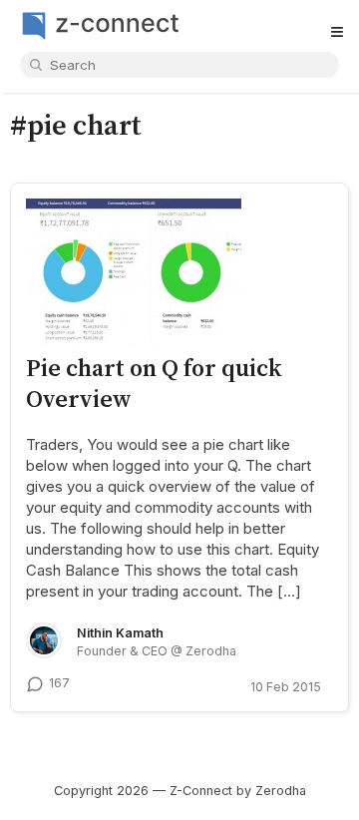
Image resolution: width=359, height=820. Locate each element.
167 (59, 682)
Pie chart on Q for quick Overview (154, 382)
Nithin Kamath (120, 632)
